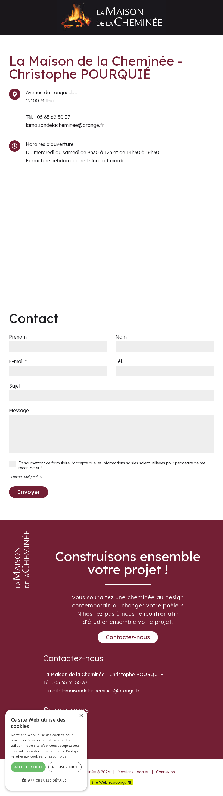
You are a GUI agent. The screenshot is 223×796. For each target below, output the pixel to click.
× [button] (81, 716)
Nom (121, 337)
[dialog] (46, 750)
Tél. (119, 361)
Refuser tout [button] (65, 767)
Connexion (165, 772)
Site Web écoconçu (108, 782)
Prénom (18, 337)
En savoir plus (55, 756)
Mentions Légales (133, 772)
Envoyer (28, 491)
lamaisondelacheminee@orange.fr (65, 125)
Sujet (15, 386)
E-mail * (18, 361)
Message (19, 410)
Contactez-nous (128, 636)
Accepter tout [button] (28, 767)
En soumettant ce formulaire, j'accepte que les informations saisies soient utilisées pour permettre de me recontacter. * (111, 465)
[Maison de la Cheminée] (111, 31)
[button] (46, 780)
